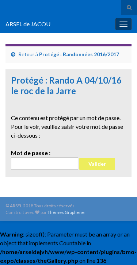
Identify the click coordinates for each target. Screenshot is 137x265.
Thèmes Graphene (65, 212)
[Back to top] (120, 248)
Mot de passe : (30, 152)
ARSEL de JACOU (27, 23)
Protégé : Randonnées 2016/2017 (79, 54)
